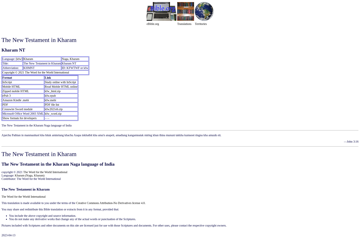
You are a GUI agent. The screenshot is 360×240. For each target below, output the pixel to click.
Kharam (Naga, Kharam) (29, 175)
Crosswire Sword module (17, 109)
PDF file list (52, 104)
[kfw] (19, 59)
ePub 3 (6, 95)
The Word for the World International (45, 172)
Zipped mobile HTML (15, 91)
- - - (47, 118)
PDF (5, 104)
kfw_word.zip (53, 113)
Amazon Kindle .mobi (15, 100)
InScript (7, 82)
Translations (184, 23)
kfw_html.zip (53, 91)
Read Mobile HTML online (61, 86)
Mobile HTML (11, 86)
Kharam (28, 59)
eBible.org (153, 23)
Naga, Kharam (70, 59)
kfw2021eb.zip (54, 109)
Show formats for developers (19, 118)
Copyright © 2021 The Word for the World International (35, 72)
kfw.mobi (50, 100)
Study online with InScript (60, 82)
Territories (201, 23)
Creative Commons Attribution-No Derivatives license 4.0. (111, 203)
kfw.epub (50, 95)
